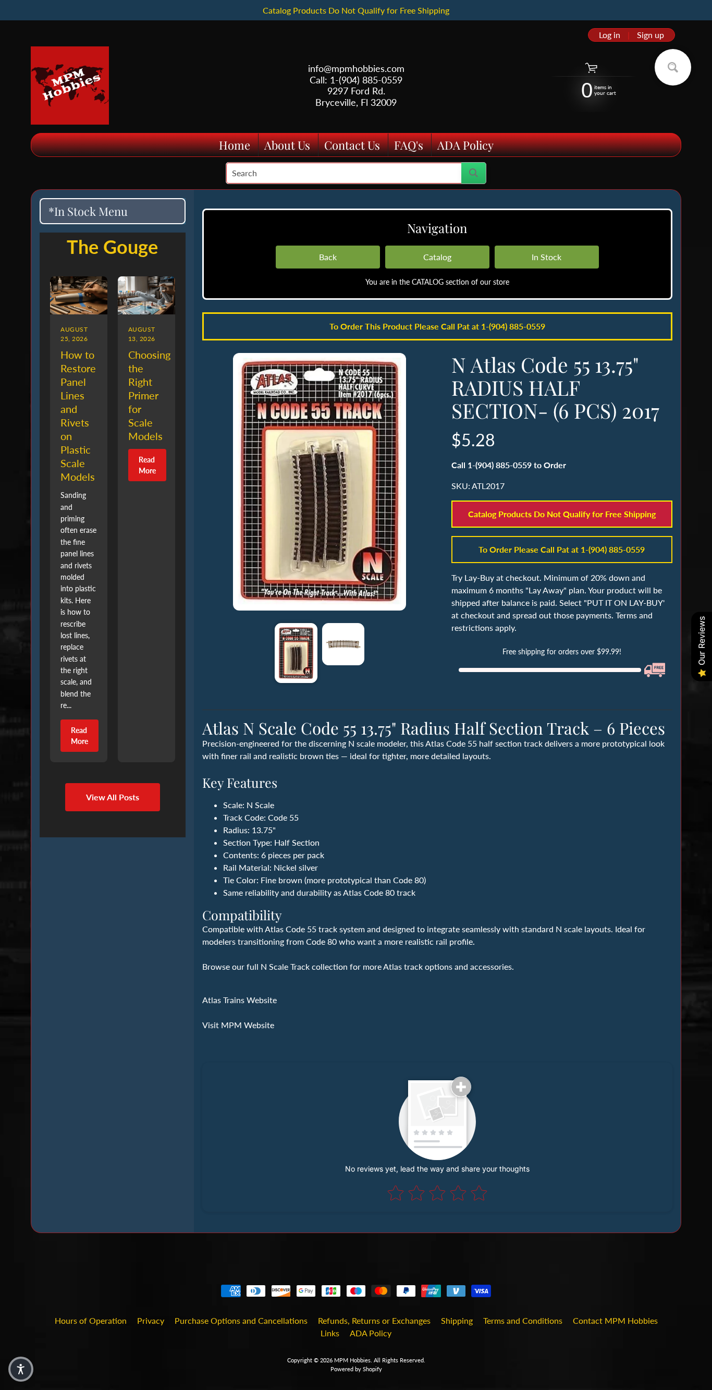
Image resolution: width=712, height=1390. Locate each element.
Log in (609, 35)
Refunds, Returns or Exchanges (374, 1320)
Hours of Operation (91, 1320)
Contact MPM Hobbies (615, 1320)
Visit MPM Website (238, 1025)
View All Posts (112, 797)
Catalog (437, 257)
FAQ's (408, 145)
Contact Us (352, 145)
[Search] (473, 173)
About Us (287, 145)
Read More (79, 736)
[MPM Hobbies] (70, 85)
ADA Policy (465, 145)
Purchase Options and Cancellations (241, 1320)
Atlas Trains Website (239, 1000)
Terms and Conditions (522, 1320)
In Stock (546, 257)
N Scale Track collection (304, 966)
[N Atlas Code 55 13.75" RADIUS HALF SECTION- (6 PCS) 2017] (296, 653)
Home (234, 145)
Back (328, 257)
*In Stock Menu (88, 211)
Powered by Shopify (356, 1368)
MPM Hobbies (352, 1360)
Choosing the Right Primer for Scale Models (149, 395)
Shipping (457, 1320)
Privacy (150, 1320)
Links (330, 1333)
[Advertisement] (113, 993)
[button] (20, 1369)
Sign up (650, 35)
